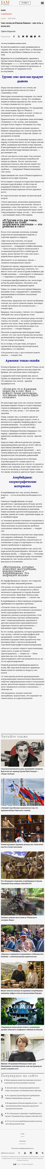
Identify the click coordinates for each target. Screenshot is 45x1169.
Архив (4, 18)
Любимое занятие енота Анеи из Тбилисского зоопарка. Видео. (19, 919)
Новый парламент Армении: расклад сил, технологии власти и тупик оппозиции (22, 846)
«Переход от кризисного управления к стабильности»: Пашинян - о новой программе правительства (22, 955)
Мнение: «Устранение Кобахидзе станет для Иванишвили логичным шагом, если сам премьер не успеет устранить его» (21, 1066)
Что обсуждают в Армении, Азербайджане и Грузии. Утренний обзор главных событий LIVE (21, 882)
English (3, 10)
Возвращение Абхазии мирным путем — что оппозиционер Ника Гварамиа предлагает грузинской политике (24, 1106)
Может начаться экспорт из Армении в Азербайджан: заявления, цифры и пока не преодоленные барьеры (22, 992)
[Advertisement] (22, 717)
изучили (16, 64)
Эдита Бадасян (8, 31)
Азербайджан (6, 14)
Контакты (22, 1141)
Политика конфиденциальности (22, 1148)
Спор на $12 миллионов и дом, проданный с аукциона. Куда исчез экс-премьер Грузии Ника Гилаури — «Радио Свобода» (22, 771)
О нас (22, 1134)
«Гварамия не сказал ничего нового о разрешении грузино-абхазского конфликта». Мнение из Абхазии (22, 1028)
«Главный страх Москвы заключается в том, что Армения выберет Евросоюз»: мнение (19, 809)
